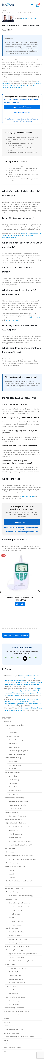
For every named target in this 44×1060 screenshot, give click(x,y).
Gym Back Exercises (15, 769)
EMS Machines (6, 596)
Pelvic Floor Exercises (15, 834)
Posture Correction (17, 921)
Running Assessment (15, 790)
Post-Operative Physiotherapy (15, 892)
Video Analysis (13, 794)
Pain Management (15, 596)
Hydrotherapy (13, 830)
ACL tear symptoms (23, 85)
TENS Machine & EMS (32, 596)
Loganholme (24, 99)
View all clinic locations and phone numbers (22, 532)
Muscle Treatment (14, 747)
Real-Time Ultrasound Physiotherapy (20, 841)
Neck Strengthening (12, 863)
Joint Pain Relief (10, 848)
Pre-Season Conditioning (16, 957)
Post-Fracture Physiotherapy (14, 888)
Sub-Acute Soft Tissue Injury (17, 754)
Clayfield (15, 99)
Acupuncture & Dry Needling (14, 725)
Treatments (7, 721)
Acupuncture (13, 729)
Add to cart (19, 604)
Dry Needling (13, 733)
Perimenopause (8, 1026)
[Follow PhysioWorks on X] (31, 658)
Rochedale (34, 99)
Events (5, 1044)
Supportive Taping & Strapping (15, 997)
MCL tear (33, 496)
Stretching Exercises (12, 986)
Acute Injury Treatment (13, 736)
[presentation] (39, 591)
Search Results (8, 1018)
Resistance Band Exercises (17, 983)
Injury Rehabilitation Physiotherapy (16, 823)
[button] (3, 628)
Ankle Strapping (13, 1001)
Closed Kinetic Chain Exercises (18, 968)
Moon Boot (12, 874)
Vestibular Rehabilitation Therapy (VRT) (20, 845)
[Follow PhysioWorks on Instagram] (13, 658)
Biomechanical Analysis (13, 772)
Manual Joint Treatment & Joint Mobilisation (19, 856)
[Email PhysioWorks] (37, 658)
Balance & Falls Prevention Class (21, 907)
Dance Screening (14, 780)
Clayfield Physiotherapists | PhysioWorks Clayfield (19, 1037)
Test (5, 1051)
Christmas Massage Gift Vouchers (14, 1008)
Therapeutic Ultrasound (16, 809)
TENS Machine (23, 596)
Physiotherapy (9, 119)
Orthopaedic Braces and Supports (16, 866)
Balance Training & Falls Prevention (19, 903)
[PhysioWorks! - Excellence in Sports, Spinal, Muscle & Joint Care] (8, 4)
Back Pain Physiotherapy (13, 758)
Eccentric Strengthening (16, 979)
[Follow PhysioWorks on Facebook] (7, 658)
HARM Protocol (13, 743)
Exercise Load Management (17, 816)
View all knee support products (16, 635)
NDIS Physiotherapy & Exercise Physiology (16, 1011)
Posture (11, 917)
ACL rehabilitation (35, 318)
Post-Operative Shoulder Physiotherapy (21, 896)
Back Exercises (13, 761)
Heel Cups (12, 870)
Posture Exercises (17, 925)
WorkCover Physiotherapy (11, 1033)
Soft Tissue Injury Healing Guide (18, 751)
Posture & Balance (11, 899)
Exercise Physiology (33, 119)
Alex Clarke (33, 18)
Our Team (7, 1022)
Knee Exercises (10, 852)
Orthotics (12, 878)
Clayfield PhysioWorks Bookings (13, 1029)
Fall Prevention (16, 914)
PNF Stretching (13, 994)
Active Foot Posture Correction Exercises (21, 827)
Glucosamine (13, 885)
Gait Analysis (13, 783)
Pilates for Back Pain (15, 838)
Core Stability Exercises (16, 972)
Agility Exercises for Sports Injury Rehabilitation (23, 954)
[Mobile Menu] (33, 5)
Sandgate (15, 102)
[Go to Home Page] (3, 12)
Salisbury (7, 102)
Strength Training (11, 964)
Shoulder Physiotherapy (16, 943)
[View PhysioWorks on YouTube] (19, 658)
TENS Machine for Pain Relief (17, 805)
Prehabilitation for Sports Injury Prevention (22, 961)
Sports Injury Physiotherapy (14, 950)
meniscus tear (23, 496)
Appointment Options (22, 107)
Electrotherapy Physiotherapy (15, 798)
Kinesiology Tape (14, 1004)
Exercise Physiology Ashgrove (12, 1048)
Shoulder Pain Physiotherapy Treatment (18, 946)
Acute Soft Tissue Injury (16, 740)
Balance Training (17, 910)
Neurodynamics (14, 990)
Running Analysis (14, 787)
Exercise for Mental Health (11, 1015)
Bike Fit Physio (13, 776)
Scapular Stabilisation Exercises (18, 939)
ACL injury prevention (12, 320)
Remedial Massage (20, 119)
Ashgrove (7, 99)
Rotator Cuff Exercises (15, 936)
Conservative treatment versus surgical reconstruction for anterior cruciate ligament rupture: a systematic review (22, 678)
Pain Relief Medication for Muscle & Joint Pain (20, 881)
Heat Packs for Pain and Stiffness (19, 801)
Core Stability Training (15, 975)
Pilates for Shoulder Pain (16, 932)
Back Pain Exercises (15, 765)
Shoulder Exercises (12, 928)
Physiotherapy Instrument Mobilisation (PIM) (22, 859)
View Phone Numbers (22, 112)
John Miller (24, 18)
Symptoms (7, 1040)
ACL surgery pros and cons (29, 233)
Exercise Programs (12, 812)
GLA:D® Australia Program (14, 819)
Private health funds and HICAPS (22, 121)
